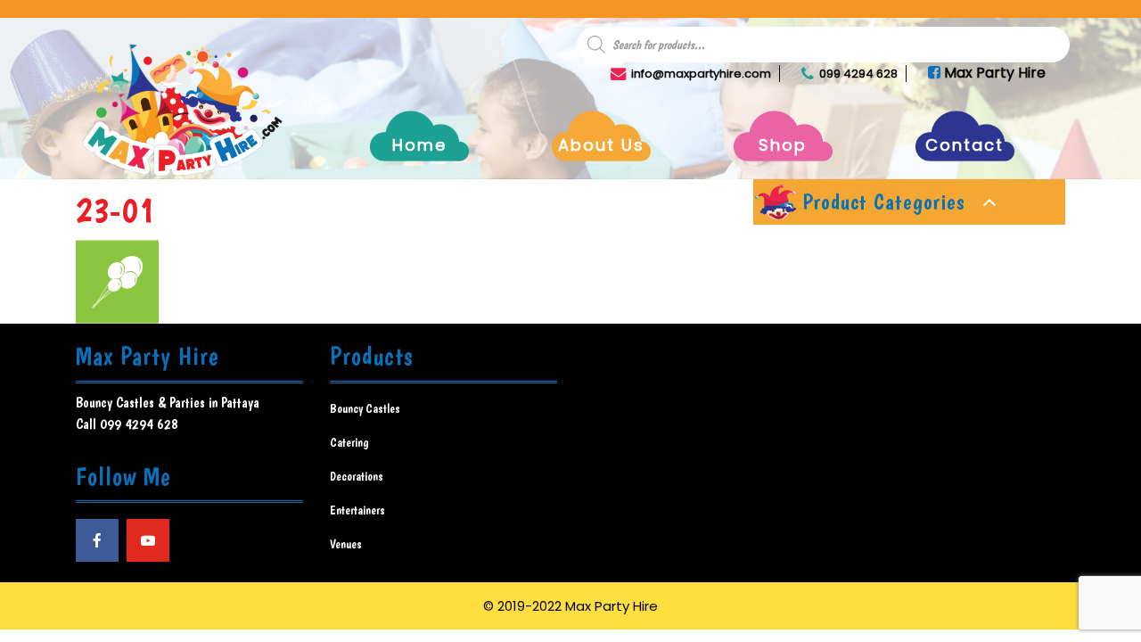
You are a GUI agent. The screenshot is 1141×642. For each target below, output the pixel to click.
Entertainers (357, 510)
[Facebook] (97, 540)
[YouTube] (148, 540)
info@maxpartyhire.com (701, 73)
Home (419, 145)
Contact (964, 145)
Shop (783, 145)
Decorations (356, 476)
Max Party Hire (993, 72)
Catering (349, 442)
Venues (346, 544)
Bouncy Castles (365, 408)
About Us (601, 145)
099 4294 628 (858, 73)
